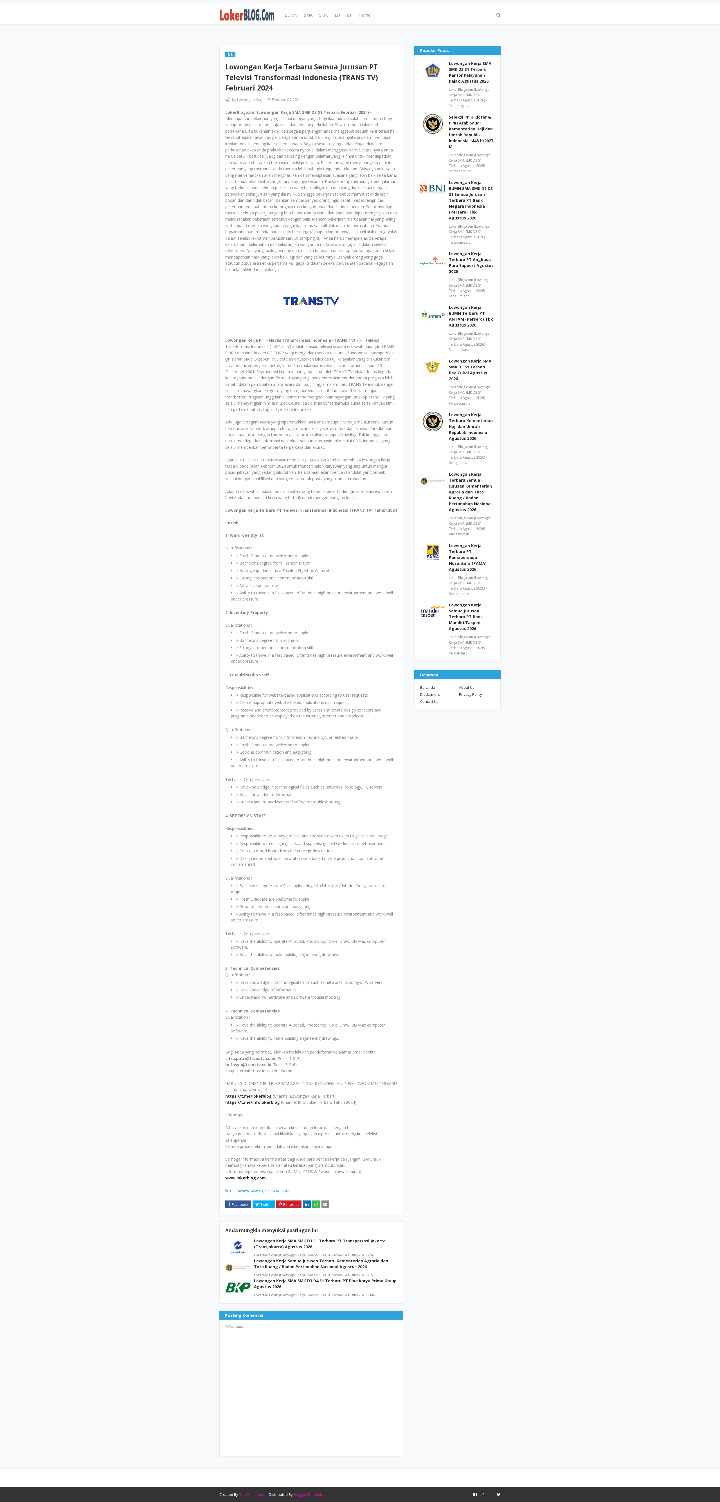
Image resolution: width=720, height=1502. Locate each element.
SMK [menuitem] (323, 15)
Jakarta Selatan (250, 1190)
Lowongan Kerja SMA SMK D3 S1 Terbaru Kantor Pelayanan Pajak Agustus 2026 (470, 72)
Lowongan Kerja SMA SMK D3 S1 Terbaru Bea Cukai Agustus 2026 (470, 369)
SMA (275, 1190)
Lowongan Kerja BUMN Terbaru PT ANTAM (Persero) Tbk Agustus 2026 (471, 316)
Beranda (427, 687)
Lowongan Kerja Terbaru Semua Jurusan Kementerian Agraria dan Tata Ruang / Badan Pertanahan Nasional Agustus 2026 (470, 492)
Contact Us (429, 701)
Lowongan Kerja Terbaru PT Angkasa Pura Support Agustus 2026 (471, 262)
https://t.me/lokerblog (248, 1096)
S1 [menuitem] (349, 15)
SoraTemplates (252, 1494)
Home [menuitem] (365, 15)
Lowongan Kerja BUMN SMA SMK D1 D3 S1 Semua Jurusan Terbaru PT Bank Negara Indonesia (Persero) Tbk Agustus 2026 (471, 200)
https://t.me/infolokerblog (252, 1102)
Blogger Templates (309, 1494)
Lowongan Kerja (251, 99)
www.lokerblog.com (245, 1178)
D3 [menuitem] (337, 15)
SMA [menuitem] (308, 15)
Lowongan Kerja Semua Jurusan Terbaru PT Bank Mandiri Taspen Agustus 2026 (466, 616)
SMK (285, 1190)
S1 (267, 1190)
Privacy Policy (470, 694)
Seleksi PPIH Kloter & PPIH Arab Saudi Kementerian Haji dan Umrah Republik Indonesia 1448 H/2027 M (471, 131)
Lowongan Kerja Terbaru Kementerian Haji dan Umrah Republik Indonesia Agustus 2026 (471, 426)
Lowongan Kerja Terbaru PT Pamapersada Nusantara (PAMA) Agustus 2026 (468, 557)
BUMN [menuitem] (291, 15)
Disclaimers (430, 694)
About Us (466, 687)
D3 (232, 1190)
